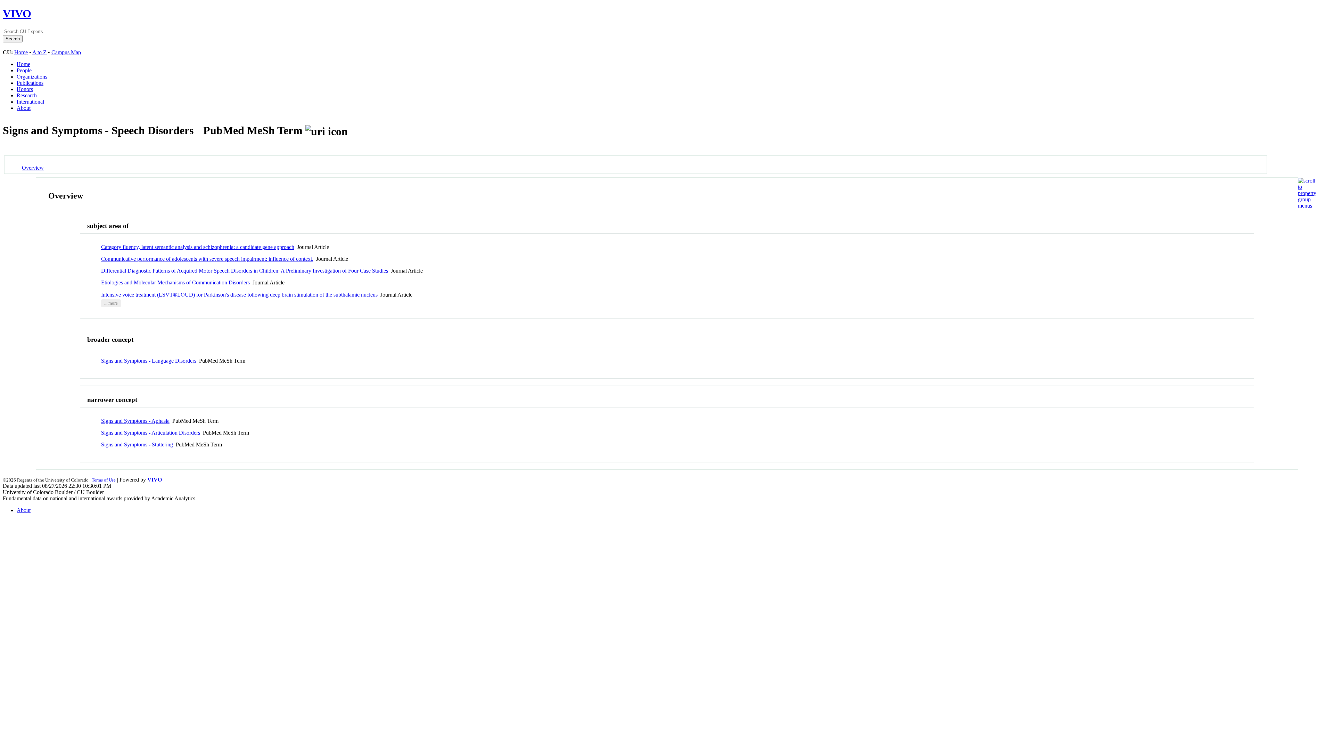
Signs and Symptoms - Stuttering (137, 444)
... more (111, 303)
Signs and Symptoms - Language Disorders (148, 361)
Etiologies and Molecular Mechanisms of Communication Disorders (175, 282)
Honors (25, 89)
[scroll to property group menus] (1307, 206)
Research (27, 95)
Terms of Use (104, 480)
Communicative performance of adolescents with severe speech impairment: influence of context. (207, 259)
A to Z (39, 52)
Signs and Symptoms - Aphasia (135, 421)
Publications (30, 83)
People (24, 70)
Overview (33, 168)
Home (21, 52)
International (30, 102)
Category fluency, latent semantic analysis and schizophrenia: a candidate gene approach (197, 247)
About (24, 108)
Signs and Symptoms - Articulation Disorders (150, 433)
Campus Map (66, 52)
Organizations (32, 77)
